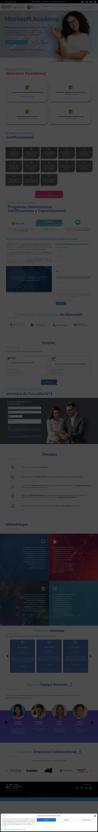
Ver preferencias (86, 820)
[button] (95, 815)
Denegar (66, 820)
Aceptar (46, 820)
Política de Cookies (6, 829)
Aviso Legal (23, 829)
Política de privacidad (15, 829)
